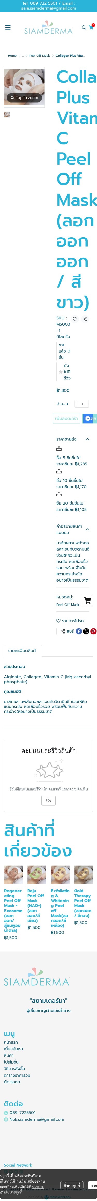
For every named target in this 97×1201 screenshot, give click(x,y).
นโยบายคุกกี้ (13, 1192)
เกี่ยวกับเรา (13, 1049)
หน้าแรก (11, 1042)
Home (12, 55)
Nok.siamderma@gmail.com (37, 1119)
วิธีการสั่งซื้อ (14, 1069)
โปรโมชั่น (11, 1062)
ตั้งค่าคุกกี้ (72, 1185)
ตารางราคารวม (17, 1075)
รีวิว (48, 800)
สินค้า (8, 1055)
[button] (84, 27)
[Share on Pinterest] (93, 631)
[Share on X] (86, 631)
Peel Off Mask (39, 55)
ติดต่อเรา (12, 1082)
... (23, 55)
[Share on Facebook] (79, 631)
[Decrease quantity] (76, 403)
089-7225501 (22, 1113)
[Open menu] (8, 27)
